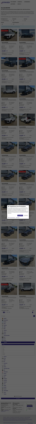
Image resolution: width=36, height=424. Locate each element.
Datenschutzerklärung (11, 217)
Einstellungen (26, 215)
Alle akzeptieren (20, 215)
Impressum (17, 217)
